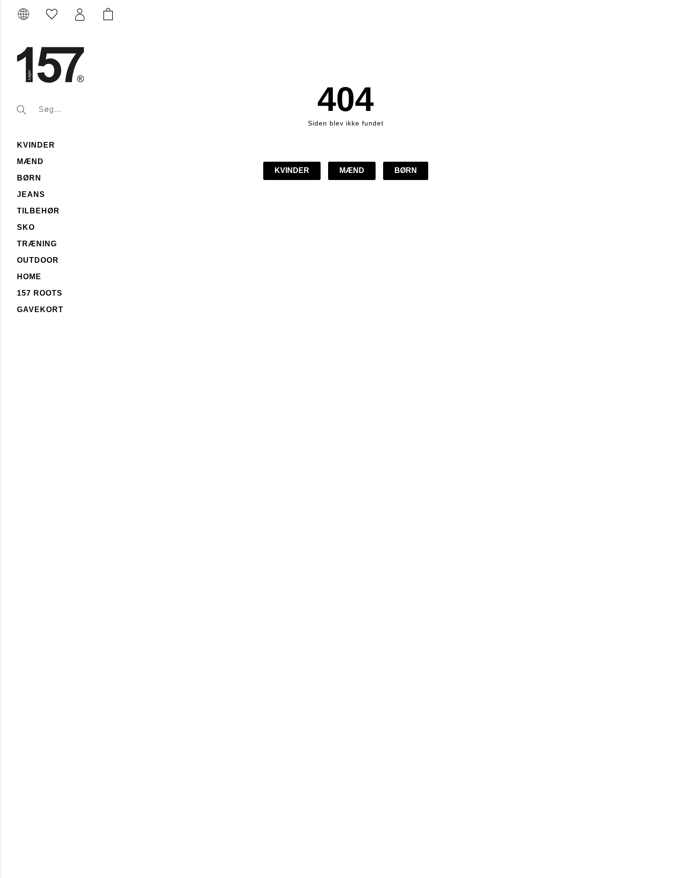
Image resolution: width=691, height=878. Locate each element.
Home (29, 277)
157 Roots (40, 293)
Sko (26, 227)
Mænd (30, 161)
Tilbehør (38, 211)
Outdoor (38, 260)
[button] (80, 14)
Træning (37, 244)
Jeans (31, 194)
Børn (29, 178)
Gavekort (40, 310)
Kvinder (36, 145)
